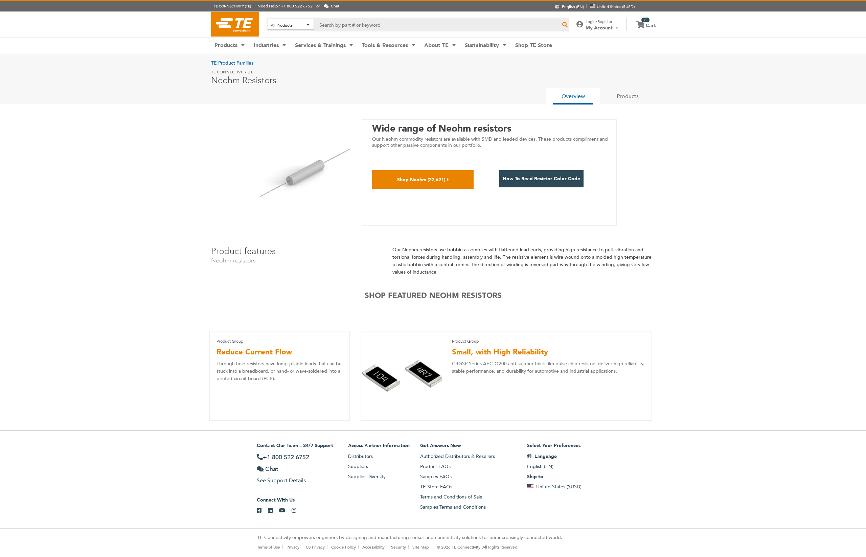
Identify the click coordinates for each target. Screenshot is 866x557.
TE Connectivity (235, 24)
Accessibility (373, 547)
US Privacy (315, 547)
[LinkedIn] (273, 511)
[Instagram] (297, 511)
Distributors (360, 456)
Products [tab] (628, 96)
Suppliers (358, 466)
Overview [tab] (573, 96)
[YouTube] (285, 511)
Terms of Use (268, 547)
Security (398, 547)
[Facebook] (262, 511)
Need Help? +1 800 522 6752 (285, 5)
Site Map (420, 547)
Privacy (293, 547)
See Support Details (281, 480)
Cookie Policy (343, 547)
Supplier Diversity (367, 476)
